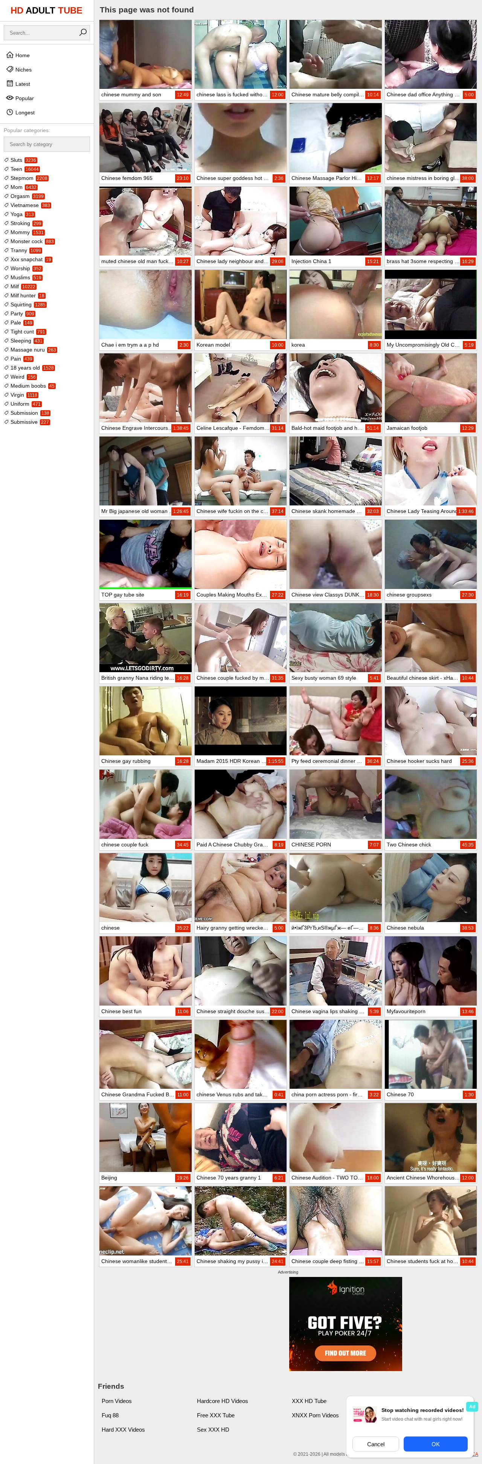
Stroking (25, 223)
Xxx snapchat (30, 259)
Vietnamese (29, 205)
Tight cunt (27, 332)
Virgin (23, 395)
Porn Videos (117, 1401)
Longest (24, 113)
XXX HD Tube (309, 1401)
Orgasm (26, 196)
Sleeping (26, 341)
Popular (24, 98)
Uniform (25, 404)
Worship (25, 268)
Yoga (21, 214)
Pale (20, 323)
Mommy (26, 232)
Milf (22, 286)
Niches (23, 70)
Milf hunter (26, 295)
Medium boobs (32, 386)
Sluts (22, 160)
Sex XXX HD (213, 1429)
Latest (22, 84)
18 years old (31, 368)
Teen (24, 169)
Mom (23, 187)
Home (22, 55)
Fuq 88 (110, 1415)
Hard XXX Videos (123, 1429)
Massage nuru (32, 350)
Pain (20, 359)
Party (21, 313)
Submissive (29, 422)
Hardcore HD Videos (222, 1401)
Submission (29, 413)
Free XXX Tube (216, 1415)
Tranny (25, 250)
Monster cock (31, 241)
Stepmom (28, 178)
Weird (22, 377)
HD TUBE (46, 10)
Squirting (27, 304)
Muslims (25, 277)
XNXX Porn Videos (315, 1415)
